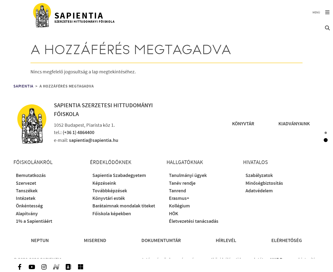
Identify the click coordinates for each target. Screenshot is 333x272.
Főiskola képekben (111, 214)
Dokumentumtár (161, 240)
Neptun (40, 240)
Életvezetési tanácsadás (193, 221)
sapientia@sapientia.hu (93, 140)
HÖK (173, 214)
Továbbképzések (109, 191)
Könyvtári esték (108, 198)
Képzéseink (104, 183)
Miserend (95, 240)
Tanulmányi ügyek (188, 175)
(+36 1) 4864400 (78, 132)
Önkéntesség (29, 206)
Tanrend (177, 191)
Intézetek (25, 198)
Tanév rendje (182, 183)
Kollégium (179, 206)
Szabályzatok (259, 175)
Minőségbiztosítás (264, 183)
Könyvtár (243, 124)
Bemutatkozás (31, 175)
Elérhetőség (286, 240)
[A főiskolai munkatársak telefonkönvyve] (68, 267)
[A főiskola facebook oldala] (19, 267)
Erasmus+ (179, 198)
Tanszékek (27, 191)
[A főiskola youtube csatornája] (32, 267)
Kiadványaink (294, 124)
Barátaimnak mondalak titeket (123, 206)
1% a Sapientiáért (34, 221)
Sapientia (23, 86)
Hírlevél (226, 240)
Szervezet (26, 183)
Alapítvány (27, 214)
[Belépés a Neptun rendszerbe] (56, 267)
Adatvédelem (259, 191)
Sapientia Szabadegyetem (119, 175)
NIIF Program (283, 260)
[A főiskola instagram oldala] (44, 267)
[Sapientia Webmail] (80, 267)
